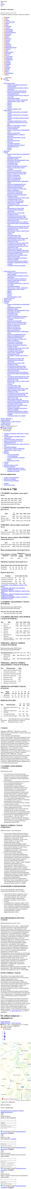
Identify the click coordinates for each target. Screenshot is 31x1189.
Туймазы (7, 61)
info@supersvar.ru (5, 420)
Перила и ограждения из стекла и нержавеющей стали (16, 93)
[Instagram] (4, 1035)
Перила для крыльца (13, 190)
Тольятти (7, 40)
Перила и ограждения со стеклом (16, 125)
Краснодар (8, 34)
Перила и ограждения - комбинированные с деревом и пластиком (16, 134)
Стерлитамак (9, 56)
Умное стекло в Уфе (13, 220)
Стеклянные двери (12, 164)
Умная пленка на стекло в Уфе (15, 212)
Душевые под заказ (12, 241)
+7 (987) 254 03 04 (15, 421)
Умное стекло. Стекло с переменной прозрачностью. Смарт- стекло (17, 100)
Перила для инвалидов (13, 179)
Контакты (7, 151)
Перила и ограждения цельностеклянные (13, 127)
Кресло (9, 459)
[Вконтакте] (4, 1033)
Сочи (6, 50)
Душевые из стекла (12, 214)
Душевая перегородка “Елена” (15, 468)
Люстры (9, 106)
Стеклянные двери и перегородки (16, 91)
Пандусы (9, 142)
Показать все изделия (13, 460)
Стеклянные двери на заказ (15, 253)
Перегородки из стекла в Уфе (15, 208)
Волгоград (8, 38)
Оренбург (8, 49)
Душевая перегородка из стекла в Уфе (18, 197)
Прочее (9, 149)
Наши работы (8, 110)
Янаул (7, 74)
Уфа (6, 19)
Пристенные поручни (13, 140)
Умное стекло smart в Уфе (14, 249)
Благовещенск (9, 73)
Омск (6, 25)
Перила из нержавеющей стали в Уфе (18, 252)
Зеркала (9, 103)
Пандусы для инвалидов (14, 178)
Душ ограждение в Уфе (14, 235)
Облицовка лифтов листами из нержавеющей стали (16, 145)
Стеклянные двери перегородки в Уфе (18, 226)
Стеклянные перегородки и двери (16, 121)
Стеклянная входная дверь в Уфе (16, 217)
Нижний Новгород (10, 32)
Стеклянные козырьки (13, 98)
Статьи (6, 152)
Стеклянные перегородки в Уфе (16, 244)
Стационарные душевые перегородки (18, 250)
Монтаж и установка (10, 479)
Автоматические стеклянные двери (17, 255)
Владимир (8, 53)
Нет (3, 4)
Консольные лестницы (13, 161)
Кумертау (8, 67)
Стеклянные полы (12, 163)
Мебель (9, 104)
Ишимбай (8, 64)
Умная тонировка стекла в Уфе (16, 240)
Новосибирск (9, 29)
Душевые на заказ (12, 196)
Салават (7, 28)
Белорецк (8, 62)
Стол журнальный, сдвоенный (16, 457)
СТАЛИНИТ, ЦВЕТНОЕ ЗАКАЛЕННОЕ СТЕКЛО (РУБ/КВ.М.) (13, 588)
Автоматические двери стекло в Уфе (17, 238)
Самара (7, 20)
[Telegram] (4, 1038)
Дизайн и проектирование (11, 477)
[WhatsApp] (4, 1032)
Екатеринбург (9, 31)
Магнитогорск (9, 52)
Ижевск (7, 43)
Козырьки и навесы (12, 158)
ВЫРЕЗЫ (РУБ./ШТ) (7, 598)
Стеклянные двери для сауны (15, 200)
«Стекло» (13, 1138)
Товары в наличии (9, 298)
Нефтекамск (8, 58)
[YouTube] (4, 1036)
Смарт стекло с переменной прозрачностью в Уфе (15, 203)
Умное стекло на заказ (13, 256)
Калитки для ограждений (14, 170)
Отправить (11, 1133)
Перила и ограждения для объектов (17, 166)
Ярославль (8, 46)
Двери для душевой (12, 259)
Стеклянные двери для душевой (16, 265)
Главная (6, 483)
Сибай (7, 65)
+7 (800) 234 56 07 (6, 423)
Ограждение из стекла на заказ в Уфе (17, 243)
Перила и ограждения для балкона (17, 194)
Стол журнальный (12, 456)
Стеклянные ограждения (14, 157)
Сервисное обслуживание (11, 480)
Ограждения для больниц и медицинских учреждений (15, 192)
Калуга (7, 55)
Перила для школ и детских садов (16, 188)
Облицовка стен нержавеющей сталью (18, 160)
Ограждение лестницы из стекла (16, 215)
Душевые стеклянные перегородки (17, 258)
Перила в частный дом (13, 176)
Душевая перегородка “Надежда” (16, 469)
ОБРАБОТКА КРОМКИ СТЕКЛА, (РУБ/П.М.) (14, 597)
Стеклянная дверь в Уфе (14, 237)
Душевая (9, 234)
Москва (7, 17)
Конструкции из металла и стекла (16, 172)
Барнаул (7, 41)
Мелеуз (7, 70)
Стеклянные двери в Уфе (14, 199)
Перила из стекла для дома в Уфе (16, 173)
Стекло (9, 107)
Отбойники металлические (15, 187)
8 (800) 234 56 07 (5, 421)
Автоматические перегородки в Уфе (17, 218)
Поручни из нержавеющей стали (16, 184)
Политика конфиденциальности (12, 1111)
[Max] (4, 1039)
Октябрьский (9, 59)
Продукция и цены (9, 83)
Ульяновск (8, 44)
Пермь (7, 37)
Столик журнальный (13, 454)
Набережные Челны (11, 47)
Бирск (7, 71)
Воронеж (7, 35)
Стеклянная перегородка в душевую (17, 222)
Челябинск (8, 26)
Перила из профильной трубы (15, 185)
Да (1, 4)
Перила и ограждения (13, 175)
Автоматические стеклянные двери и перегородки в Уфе (17, 228)
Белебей (7, 68)
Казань (7, 23)
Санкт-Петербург (10, 22)
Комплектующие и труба (14, 109)
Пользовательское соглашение (9, 1110)
